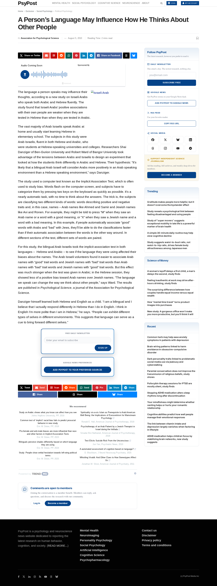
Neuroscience (131, 3)
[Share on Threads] (126, 56)
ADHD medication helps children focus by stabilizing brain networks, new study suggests (169, 439)
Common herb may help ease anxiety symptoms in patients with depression (168, 338)
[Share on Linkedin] (83, 56)
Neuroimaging (89, 535)
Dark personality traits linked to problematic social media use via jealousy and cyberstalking (171, 361)
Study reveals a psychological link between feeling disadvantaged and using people (170, 213)
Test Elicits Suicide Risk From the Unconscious (107, 440)
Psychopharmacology (95, 560)
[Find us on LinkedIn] (29, 577)
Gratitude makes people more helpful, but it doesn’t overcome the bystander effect (170, 203)
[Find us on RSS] (40, 577)
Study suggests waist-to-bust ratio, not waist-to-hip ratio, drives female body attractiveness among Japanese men (168, 245)
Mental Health (61, 3)
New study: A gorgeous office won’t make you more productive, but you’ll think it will (170, 313)
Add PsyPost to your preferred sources (77, 369)
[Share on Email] (46, 56)
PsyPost (27, 3)
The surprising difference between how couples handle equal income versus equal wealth (170, 292)
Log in (37, 503)
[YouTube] (178, 148)
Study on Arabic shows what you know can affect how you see (48, 412)
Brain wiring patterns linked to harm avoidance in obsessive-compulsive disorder (166, 349)
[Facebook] (153, 139)
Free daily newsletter (77, 333)
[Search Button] (161, 3)
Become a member (58, 503)
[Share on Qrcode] (54, 56)
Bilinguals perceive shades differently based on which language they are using (48, 443)
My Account (191, 3)
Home (20, 11)
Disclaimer (149, 535)
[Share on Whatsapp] (68, 56)
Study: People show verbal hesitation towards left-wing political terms (48, 454)
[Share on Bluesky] (133, 56)
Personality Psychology (96, 540)
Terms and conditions (156, 545)
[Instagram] (165, 148)
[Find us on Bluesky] (56, 577)
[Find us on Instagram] (35, 577)
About (145, 3)
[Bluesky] (178, 139)
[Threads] (153, 148)
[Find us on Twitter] (24, 577)
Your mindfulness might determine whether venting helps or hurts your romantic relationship (171, 405)
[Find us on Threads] (51, 577)
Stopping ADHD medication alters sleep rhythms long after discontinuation (168, 394)
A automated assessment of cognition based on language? (107, 449)
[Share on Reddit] (61, 56)
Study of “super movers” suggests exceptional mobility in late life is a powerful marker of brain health (171, 223)
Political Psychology (63, 11)
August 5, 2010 (75, 38)
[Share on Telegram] (91, 56)
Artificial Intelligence (94, 550)
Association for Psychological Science (40, 38)
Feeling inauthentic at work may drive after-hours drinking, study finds (170, 282)
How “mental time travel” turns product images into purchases (168, 303)
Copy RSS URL (171, 123)
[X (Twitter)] (165, 139)
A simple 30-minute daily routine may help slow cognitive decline (170, 234)
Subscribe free (172, 83)
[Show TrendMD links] (135, 473)
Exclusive (30, 11)
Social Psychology (84, 3)
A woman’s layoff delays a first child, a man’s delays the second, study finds (171, 272)
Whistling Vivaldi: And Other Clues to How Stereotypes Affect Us (108, 458)
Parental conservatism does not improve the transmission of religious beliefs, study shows (171, 374)
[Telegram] (190, 148)
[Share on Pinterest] (76, 56)
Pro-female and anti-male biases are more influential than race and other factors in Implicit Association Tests (47, 432)
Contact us (149, 530)
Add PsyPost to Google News (171, 103)
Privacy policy (151, 540)
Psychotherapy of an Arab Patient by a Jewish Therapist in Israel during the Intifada (108, 428)
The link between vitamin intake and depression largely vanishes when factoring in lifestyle (171, 426)
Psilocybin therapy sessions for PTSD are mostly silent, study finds (169, 385)
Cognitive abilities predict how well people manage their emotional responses (170, 416)
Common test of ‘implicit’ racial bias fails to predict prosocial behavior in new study (48, 421)
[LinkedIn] (190, 139)
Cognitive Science (109, 3)
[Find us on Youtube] (45, 577)
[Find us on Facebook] (18, 577)
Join (173, 3)
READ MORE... (58, 545)
